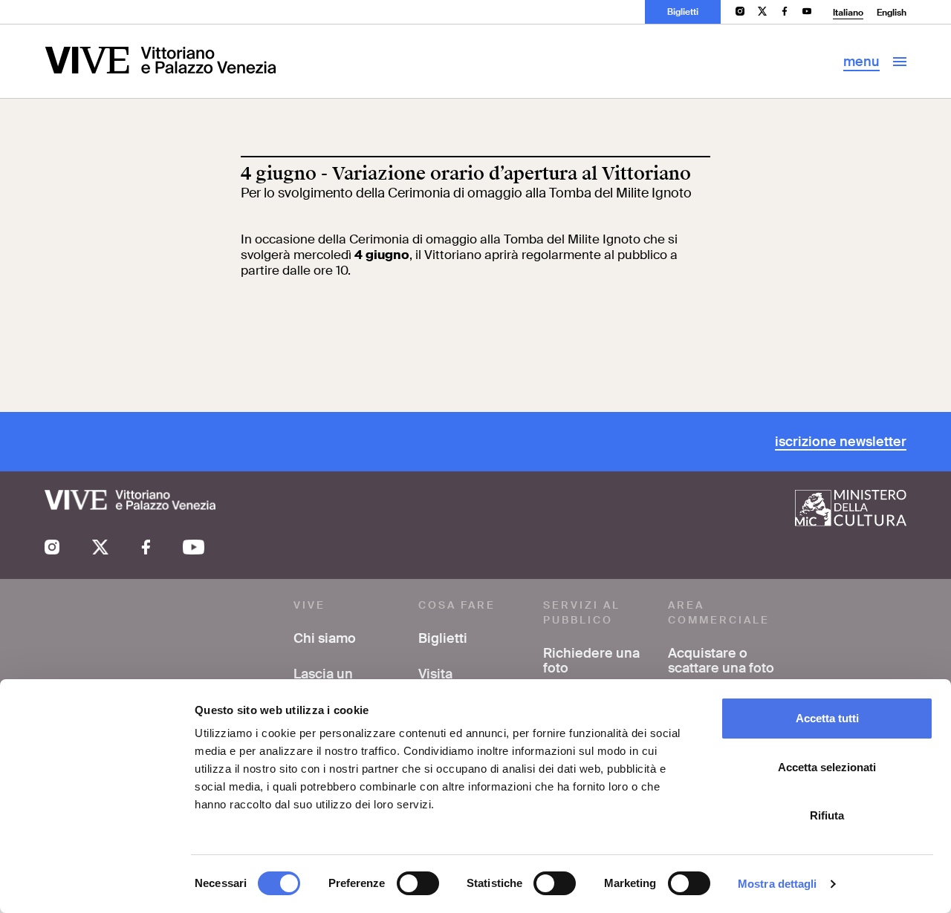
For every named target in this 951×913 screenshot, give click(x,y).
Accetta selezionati (827, 767)
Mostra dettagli (777, 883)
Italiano (848, 13)
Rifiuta (827, 815)
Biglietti (682, 12)
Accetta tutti (827, 718)
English (891, 13)
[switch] (418, 883)
